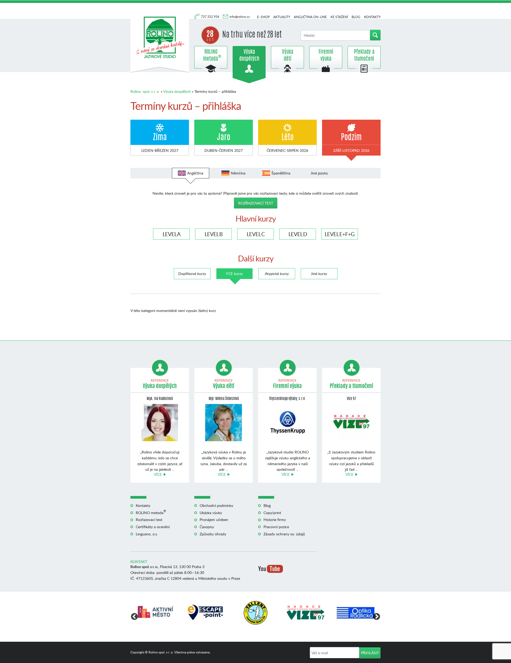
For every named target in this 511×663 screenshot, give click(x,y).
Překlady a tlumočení (364, 55)
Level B (213, 234)
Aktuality (281, 17)
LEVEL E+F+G (340, 234)
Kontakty (372, 17)
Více (158, 474)
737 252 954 (210, 16)
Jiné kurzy (319, 273)
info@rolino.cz (239, 16)
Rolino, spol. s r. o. (145, 91)
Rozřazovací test (255, 203)
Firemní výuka (326, 55)
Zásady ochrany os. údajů (284, 533)
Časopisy (207, 526)
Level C (256, 234)
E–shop (263, 17)
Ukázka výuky (211, 512)
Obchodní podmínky (216, 505)
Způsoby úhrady (213, 533)
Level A (171, 234)
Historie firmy (274, 519)
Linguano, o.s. (147, 533)
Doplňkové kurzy (192, 273)
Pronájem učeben (214, 519)
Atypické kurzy (277, 273)
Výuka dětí (287, 55)
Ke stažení (339, 17)
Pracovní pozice (276, 526)
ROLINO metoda (210, 55)
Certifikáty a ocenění (153, 526)
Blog (356, 17)
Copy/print (272, 512)
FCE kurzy (234, 273)
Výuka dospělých (249, 55)
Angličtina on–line (310, 17)
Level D (298, 234)
